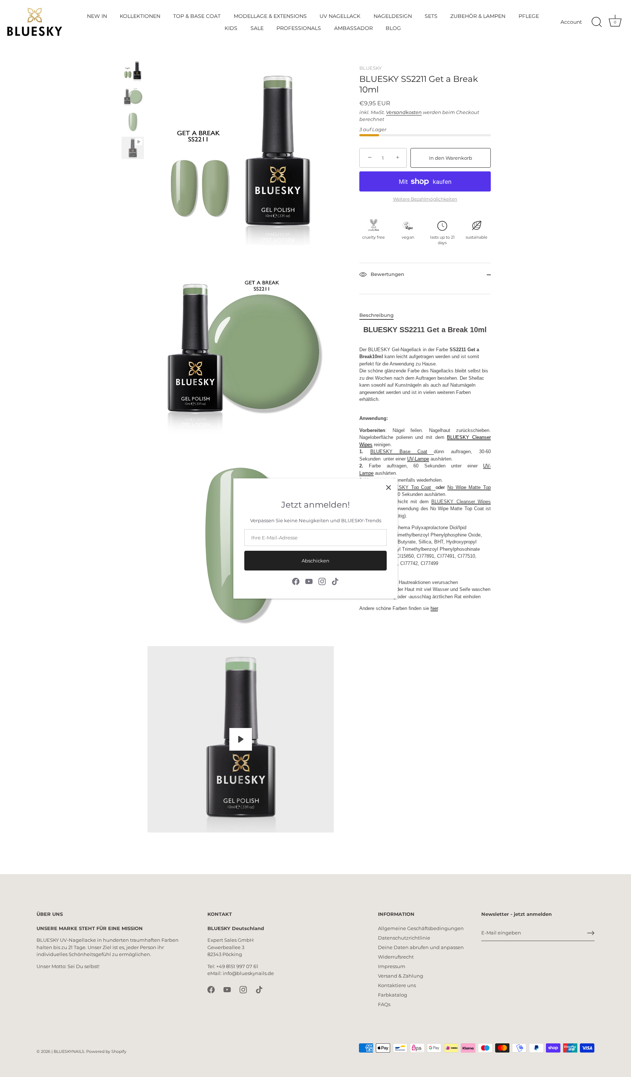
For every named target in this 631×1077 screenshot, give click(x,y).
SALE (257, 28)
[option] (133, 71)
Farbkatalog (392, 995)
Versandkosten (404, 112)
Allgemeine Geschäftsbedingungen (421, 928)
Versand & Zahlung (400, 976)
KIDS (231, 28)
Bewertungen (386, 274)
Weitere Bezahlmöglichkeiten (425, 199)
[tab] (380, 315)
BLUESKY (370, 68)
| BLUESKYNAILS (67, 1051)
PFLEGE (529, 16)
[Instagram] (322, 581)
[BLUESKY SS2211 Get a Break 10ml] (132, 70)
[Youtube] (309, 581)
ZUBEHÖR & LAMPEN (477, 16)
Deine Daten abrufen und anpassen (421, 947)
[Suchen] (597, 22)
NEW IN (97, 16)
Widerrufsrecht (396, 957)
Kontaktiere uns (397, 985)
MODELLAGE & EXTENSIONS (270, 16)
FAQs (384, 1004)
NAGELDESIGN (393, 16)
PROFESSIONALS (298, 28)
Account (571, 22)
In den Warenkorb (450, 158)
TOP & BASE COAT (197, 16)
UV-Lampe (418, 459)
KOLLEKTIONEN (140, 16)
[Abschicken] (590, 933)
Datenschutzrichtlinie (404, 938)
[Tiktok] (335, 581)
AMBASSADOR (353, 28)
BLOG (393, 28)
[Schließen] (388, 487)
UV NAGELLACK (340, 16)
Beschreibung (376, 315)
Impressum (391, 966)
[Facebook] (295, 581)
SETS (431, 16)
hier (434, 608)
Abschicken (315, 561)
